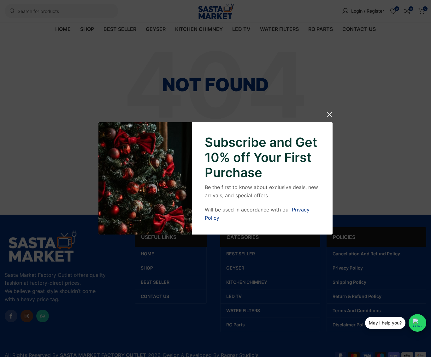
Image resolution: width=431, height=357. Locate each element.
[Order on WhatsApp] (417, 323)
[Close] (329, 114)
